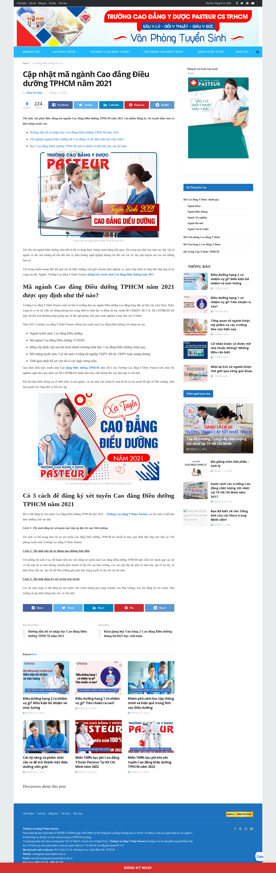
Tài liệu (52, 3)
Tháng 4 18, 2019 (222, 502)
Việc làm (62, 3)
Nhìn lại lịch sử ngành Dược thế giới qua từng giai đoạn (231, 369)
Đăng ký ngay (138, 868)
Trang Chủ (32, 52)
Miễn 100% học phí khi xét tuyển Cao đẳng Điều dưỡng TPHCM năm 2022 (150, 762)
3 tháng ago (220, 376)
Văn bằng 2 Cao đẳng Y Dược (109, 52)
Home (26, 63)
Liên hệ (32, 3)
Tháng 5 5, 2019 (197, 449)
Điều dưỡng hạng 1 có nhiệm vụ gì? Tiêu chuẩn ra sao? (97, 700)
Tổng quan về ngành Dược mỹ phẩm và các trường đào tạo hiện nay (230, 325)
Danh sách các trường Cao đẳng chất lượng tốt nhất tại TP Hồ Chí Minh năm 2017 (231, 490)
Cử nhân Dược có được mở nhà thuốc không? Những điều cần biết (231, 348)
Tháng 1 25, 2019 (222, 471)
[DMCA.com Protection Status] (239, 814)
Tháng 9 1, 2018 (222, 525)
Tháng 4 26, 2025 (87, 772)
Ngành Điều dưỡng (198, 211)
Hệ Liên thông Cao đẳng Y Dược (201, 237)
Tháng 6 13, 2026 (34, 713)
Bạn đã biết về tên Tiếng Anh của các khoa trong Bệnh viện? (229, 515)
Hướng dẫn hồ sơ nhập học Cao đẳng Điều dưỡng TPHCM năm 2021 (74, 132)
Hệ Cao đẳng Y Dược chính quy (201, 199)
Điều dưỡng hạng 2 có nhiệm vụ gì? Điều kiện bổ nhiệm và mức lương (45, 703)
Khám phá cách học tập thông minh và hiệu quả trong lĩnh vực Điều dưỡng (151, 703)
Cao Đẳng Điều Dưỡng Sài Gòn (47, 63)
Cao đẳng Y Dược (64, 52)
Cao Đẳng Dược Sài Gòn (94, 749)
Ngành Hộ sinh (195, 223)
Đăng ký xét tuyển (211, 52)
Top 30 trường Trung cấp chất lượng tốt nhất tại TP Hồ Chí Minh (216, 441)
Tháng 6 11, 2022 (139, 772)
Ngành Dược (194, 206)
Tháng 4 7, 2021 (58, 92)
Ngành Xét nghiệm (197, 217)
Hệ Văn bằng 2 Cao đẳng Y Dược (202, 244)
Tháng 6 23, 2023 (139, 713)
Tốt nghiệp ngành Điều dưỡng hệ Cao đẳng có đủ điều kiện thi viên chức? (77, 139)
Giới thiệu (21, 3)
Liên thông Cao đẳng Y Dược (163, 52)
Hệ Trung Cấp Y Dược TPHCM (201, 251)
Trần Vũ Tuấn (34, 92)
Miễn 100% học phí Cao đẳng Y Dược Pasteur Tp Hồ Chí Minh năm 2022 (97, 762)
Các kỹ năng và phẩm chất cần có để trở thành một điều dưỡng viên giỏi (45, 762)
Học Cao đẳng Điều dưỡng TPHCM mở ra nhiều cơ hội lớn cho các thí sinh (78, 146)
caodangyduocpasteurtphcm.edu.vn (49, 854)
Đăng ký (42, 3)
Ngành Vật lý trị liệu (198, 229)
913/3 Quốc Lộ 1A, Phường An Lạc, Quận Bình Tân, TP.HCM (84, 849)
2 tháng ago (220, 288)
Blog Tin (242, 52)
